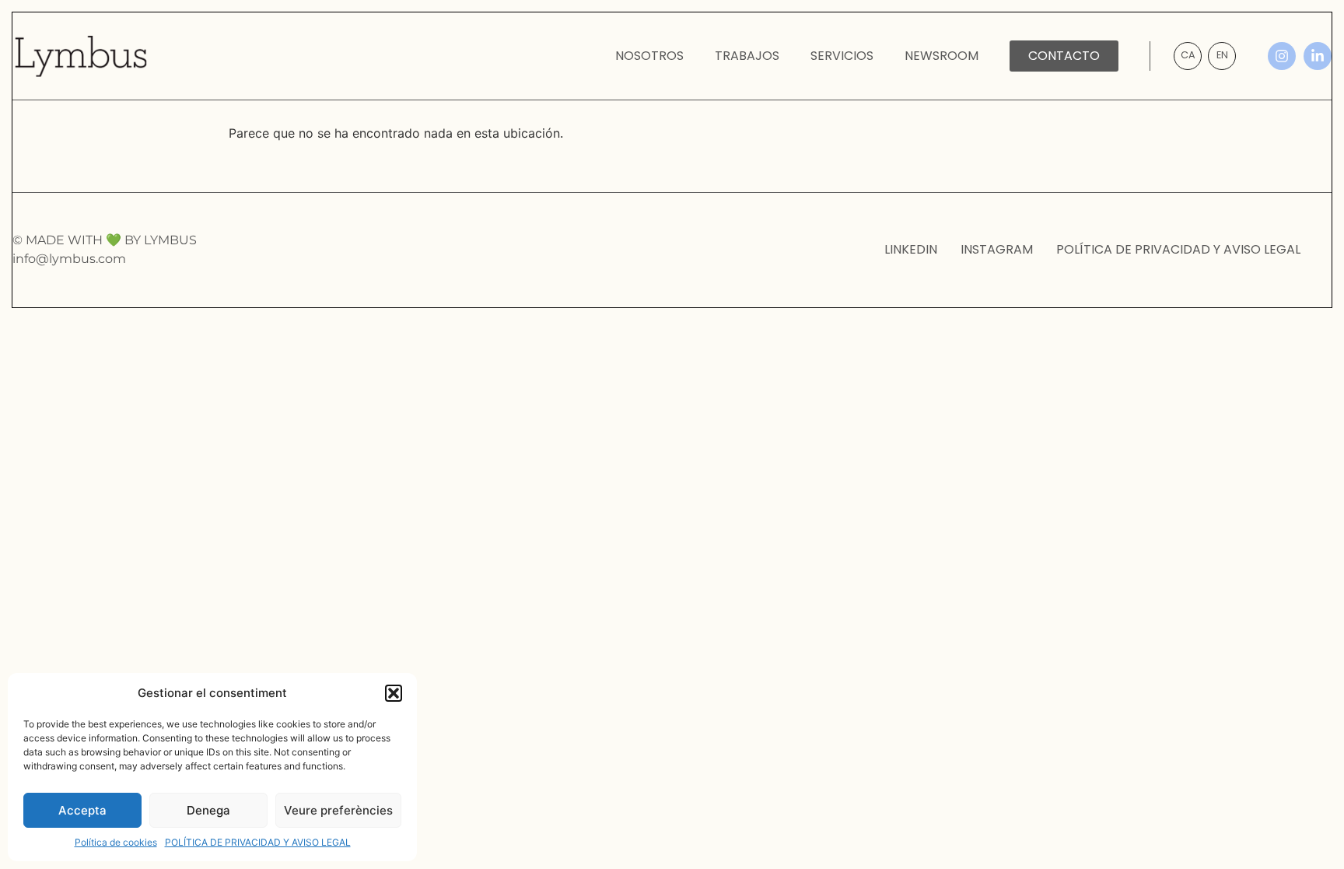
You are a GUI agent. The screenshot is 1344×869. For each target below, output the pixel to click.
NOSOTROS (649, 56)
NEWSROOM (941, 56)
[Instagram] (1282, 56)
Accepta (82, 810)
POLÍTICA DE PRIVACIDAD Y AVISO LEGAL (258, 842)
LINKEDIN (910, 249)
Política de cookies (116, 842)
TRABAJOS (747, 56)
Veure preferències (338, 810)
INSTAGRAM (997, 249)
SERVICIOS (841, 56)
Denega (208, 810)
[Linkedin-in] (1318, 56)
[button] (393, 693)
